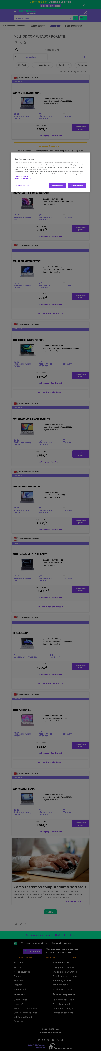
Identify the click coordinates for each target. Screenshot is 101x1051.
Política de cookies (21, 176)
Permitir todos (77, 185)
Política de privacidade (23, 178)
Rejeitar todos (57, 185)
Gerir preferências (22, 185)
